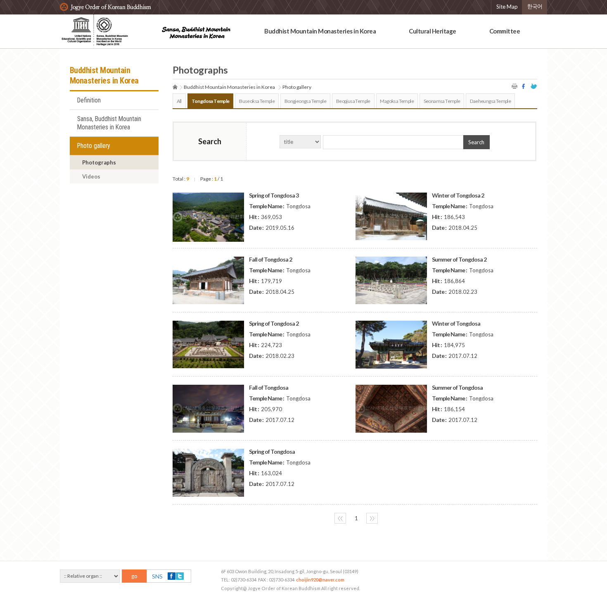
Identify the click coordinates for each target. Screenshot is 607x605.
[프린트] (515, 86)
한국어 (534, 6)
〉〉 (372, 518)
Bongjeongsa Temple (305, 101)
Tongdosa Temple (211, 101)
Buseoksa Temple (257, 101)
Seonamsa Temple (442, 101)
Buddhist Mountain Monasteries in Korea (320, 31)
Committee (504, 31)
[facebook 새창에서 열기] (524, 86)
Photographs (99, 162)
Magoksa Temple (397, 101)
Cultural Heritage (432, 31)
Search (476, 142)
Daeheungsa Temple (490, 101)
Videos (91, 176)
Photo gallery (93, 146)
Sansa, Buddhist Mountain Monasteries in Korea (109, 123)
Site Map (507, 6)
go (134, 576)
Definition (89, 100)
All (179, 101)
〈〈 (340, 518)
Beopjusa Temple (353, 101)
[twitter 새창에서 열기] (534, 86)
